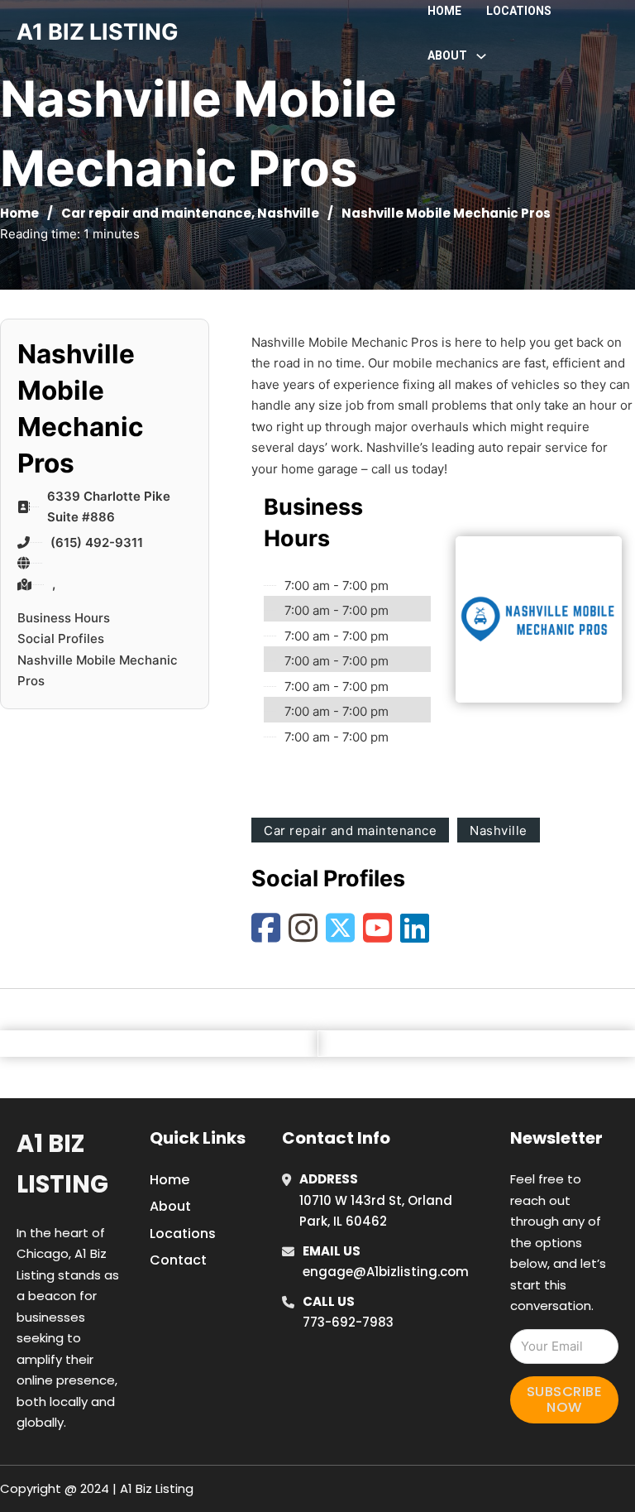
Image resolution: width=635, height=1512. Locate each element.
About (170, 1206)
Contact (178, 1260)
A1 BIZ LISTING (98, 32)
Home (444, 10)
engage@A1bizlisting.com (386, 1271)
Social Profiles (60, 638)
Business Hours (63, 618)
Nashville (288, 213)
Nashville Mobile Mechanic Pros (97, 670)
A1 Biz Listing (62, 1164)
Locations (518, 10)
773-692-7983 (348, 1322)
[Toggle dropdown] (481, 56)
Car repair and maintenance (156, 213)
